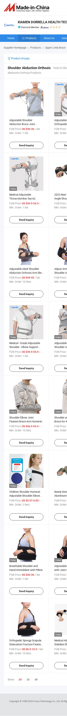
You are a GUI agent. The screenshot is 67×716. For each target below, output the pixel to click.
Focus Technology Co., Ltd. (47, 701)
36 (28, 679)
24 (20, 679)
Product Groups (20, 58)
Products (31, 38)
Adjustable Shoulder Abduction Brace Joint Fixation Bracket (22, 124)
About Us (49, 38)
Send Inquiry (26, 145)
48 (36, 679)
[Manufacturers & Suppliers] (27, 7)
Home (10, 38)
